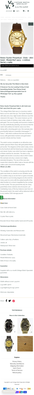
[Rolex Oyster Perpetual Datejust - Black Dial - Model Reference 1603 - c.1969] (25, 333)
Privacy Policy (17, 361)
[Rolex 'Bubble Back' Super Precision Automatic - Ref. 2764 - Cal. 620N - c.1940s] (9, 351)
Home (2, 17)
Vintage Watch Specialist (19, 382)
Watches (8, 17)
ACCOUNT (9, 11)
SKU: (1, 74)
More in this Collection (17, 315)
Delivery (3, 80)
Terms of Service (17, 370)
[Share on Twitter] (9, 300)
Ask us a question (13, 80)
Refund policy (17, 372)
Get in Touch (17, 368)
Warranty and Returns (17, 364)
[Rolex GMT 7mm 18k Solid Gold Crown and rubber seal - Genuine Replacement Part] (25, 351)
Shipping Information (17, 366)
